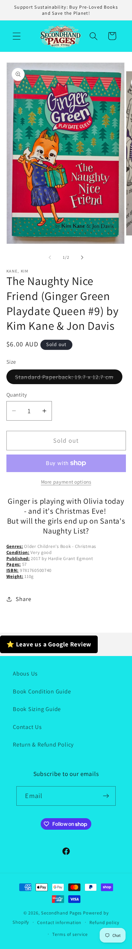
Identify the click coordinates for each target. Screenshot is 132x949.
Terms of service (70, 934)
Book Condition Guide (42, 691)
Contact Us (27, 727)
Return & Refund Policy (43, 744)
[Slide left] (50, 257)
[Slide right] (82, 257)
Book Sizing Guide (37, 709)
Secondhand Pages (62, 913)
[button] (16, 36)
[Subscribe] (106, 796)
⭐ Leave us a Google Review (48, 644)
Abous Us (25, 673)
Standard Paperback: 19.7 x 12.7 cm (68, 378)
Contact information (59, 922)
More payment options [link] (66, 481)
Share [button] (23, 599)
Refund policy (104, 922)
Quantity (16, 394)
